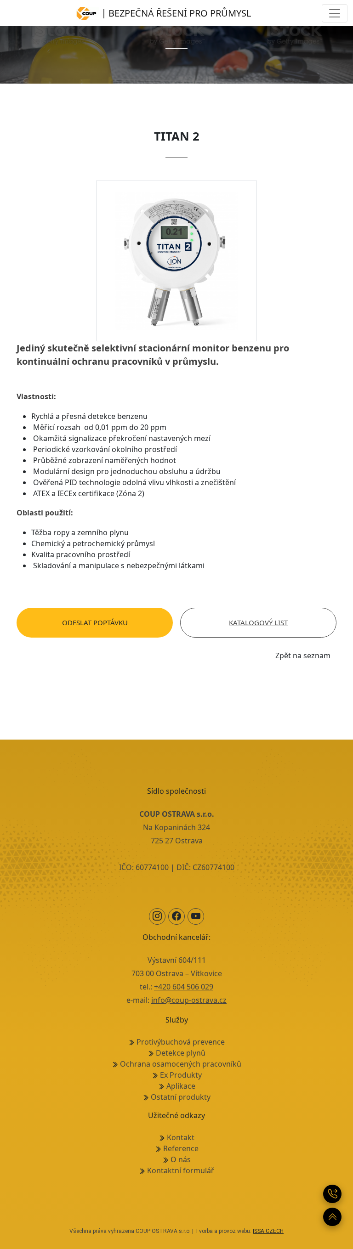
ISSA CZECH (268, 1231)
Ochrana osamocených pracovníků (180, 1064)
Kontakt (180, 1137)
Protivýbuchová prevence (181, 1042)
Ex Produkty (181, 1075)
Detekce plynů (180, 1053)
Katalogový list (258, 622)
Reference (181, 1148)
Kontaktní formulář (180, 1170)
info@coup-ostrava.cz (189, 1000)
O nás (181, 1159)
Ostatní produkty (181, 1097)
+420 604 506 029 (183, 987)
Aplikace (180, 1086)
